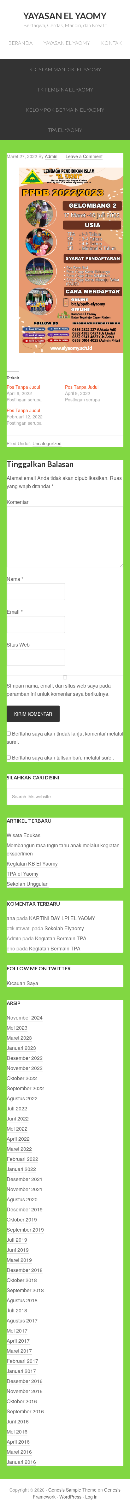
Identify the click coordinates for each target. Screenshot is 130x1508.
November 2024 (25, 1017)
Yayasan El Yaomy (65, 15)
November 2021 (25, 1189)
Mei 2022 (17, 1128)
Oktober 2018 (22, 1280)
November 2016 (25, 1391)
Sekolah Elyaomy (64, 928)
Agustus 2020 (22, 1199)
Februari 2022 (22, 1158)
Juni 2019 (18, 1249)
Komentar (17, 502)
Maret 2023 (19, 1037)
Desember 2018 (25, 1270)
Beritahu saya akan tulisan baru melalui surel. (63, 757)
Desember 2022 (25, 1058)
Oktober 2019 (22, 1219)
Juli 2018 (17, 1310)
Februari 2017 (22, 1360)
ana (11, 918)
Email (15, 611)
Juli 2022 (17, 1108)
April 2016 (18, 1441)
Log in (91, 1496)
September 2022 (25, 1088)
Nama (15, 579)
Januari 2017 (21, 1371)
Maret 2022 (19, 1148)
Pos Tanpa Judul (23, 387)
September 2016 (25, 1411)
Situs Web (18, 644)
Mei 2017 (17, 1330)
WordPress (70, 1496)
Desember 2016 (25, 1381)
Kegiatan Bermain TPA (60, 938)
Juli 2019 (17, 1239)
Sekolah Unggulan (28, 883)
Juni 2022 (18, 1118)
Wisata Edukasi (24, 835)
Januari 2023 (21, 1047)
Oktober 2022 (22, 1078)
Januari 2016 (21, 1461)
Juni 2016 (18, 1421)
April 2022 (18, 1138)
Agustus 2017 (22, 1320)
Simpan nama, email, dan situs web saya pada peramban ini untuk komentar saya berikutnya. (59, 689)
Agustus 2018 (22, 1300)
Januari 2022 (21, 1169)
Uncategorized (47, 443)
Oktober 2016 (22, 1401)
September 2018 (25, 1290)
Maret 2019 (19, 1259)
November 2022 (25, 1068)
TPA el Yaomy (22, 873)
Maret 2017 (19, 1350)
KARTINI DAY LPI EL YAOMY (62, 918)
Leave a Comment (84, 156)
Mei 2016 (17, 1431)
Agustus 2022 (22, 1098)
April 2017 (18, 1340)
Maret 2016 (19, 1451)
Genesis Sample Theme (72, 1490)
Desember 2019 (25, 1209)
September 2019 (25, 1229)
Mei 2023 (17, 1027)
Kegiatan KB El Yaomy (32, 863)
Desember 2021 (25, 1179)
